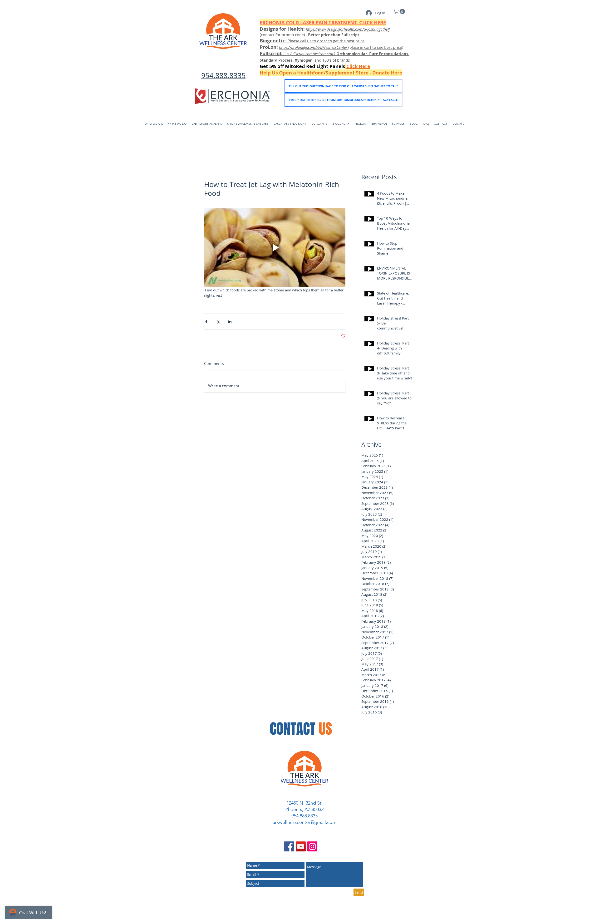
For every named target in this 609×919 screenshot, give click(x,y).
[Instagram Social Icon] (312, 846)
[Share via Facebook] (206, 321)
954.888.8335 (223, 75)
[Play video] (274, 247)
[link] (399, 11)
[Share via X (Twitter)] (218, 321)
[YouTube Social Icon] (301, 846)
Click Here (358, 66)
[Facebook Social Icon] (289, 846)
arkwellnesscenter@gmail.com (304, 822)
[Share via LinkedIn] (229, 321)
